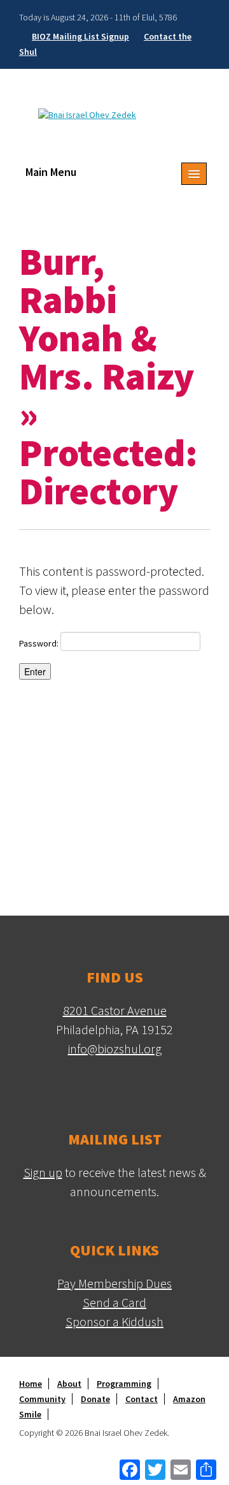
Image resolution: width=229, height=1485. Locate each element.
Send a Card (114, 1302)
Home (30, 1383)
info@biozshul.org (115, 1049)
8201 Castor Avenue (115, 1010)
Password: (39, 643)
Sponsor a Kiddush (114, 1321)
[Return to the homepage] (87, 113)
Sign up (43, 1172)
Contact (141, 1399)
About (69, 1383)
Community (42, 1399)
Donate (95, 1399)
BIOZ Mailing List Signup (80, 36)
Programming (124, 1383)
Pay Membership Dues (114, 1283)
